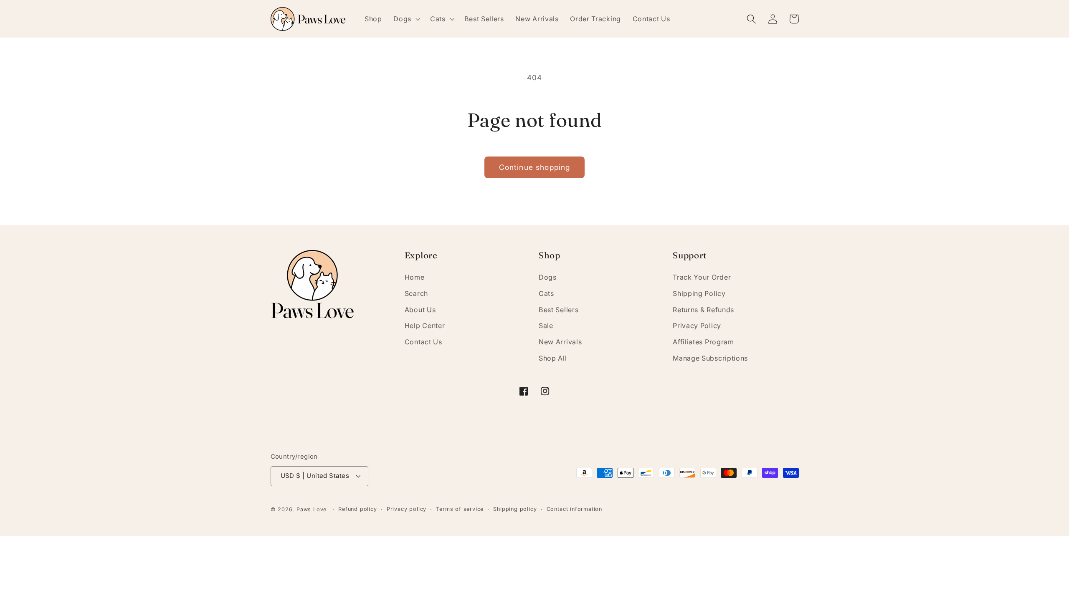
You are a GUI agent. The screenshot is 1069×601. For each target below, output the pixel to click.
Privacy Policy (697, 325)
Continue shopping (534, 167)
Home (415, 277)
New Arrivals (560, 342)
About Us (420, 310)
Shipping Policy (699, 293)
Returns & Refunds (703, 310)
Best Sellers (558, 310)
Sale (546, 325)
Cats (546, 293)
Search (416, 293)
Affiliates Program (703, 342)
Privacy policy (406, 509)
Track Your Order (702, 277)
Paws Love (311, 509)
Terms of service (460, 509)
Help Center (425, 325)
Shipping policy (515, 509)
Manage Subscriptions (710, 358)
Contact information (574, 509)
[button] (406, 19)
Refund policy (357, 509)
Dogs (548, 277)
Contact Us (423, 342)
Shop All (553, 358)
